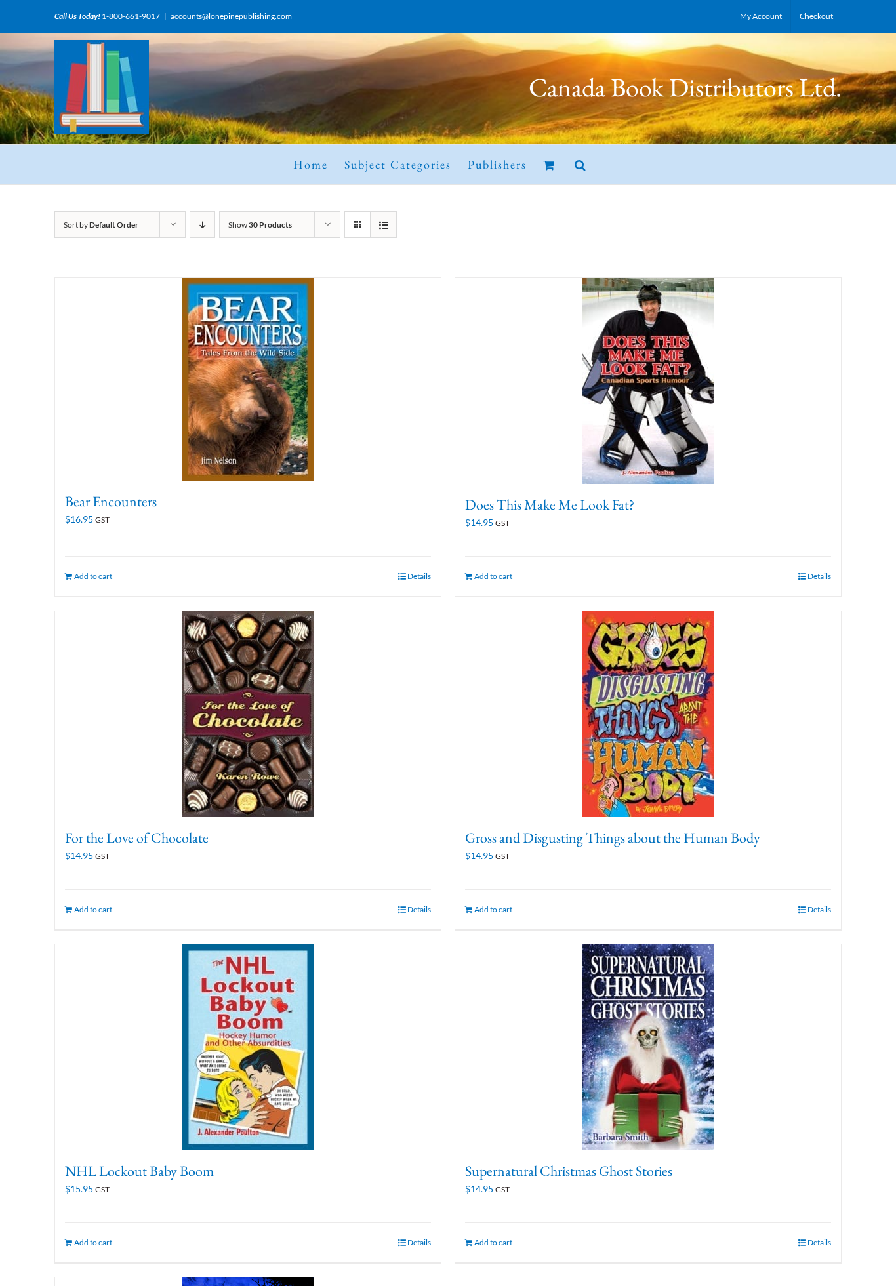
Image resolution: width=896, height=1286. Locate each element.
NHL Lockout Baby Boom (139, 1170)
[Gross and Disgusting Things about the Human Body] (648, 714)
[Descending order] (202, 224)
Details (419, 576)
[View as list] (383, 224)
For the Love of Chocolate (137, 837)
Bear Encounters (111, 501)
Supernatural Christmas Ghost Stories (568, 1170)
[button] (581, 164)
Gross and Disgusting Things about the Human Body (612, 837)
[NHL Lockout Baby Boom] (248, 1047)
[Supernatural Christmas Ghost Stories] (648, 1047)
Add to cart (93, 576)
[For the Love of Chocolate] (248, 714)
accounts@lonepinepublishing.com (231, 16)
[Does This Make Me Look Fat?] (648, 381)
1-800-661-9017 (131, 16)
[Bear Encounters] (248, 379)
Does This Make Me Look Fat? (549, 504)
